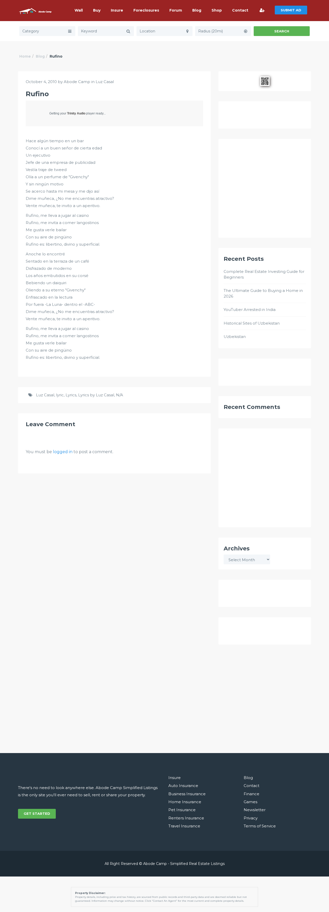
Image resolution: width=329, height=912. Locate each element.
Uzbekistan (235, 336)
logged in (62, 451)
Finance (251, 793)
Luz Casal (105, 81)
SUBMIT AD (291, 10)
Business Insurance (187, 793)
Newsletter (255, 809)
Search (281, 31)
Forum (175, 10)
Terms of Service (260, 826)
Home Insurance (184, 801)
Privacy (251, 818)
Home (25, 56)
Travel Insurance (184, 826)
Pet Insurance (182, 809)
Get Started (37, 813)
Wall (79, 10)
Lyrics (71, 394)
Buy (96, 10)
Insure (117, 10)
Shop (217, 10)
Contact (240, 10)
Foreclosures (146, 10)
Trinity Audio (76, 113)
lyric (60, 394)
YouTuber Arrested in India (250, 309)
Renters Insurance (186, 818)
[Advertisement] (265, 190)
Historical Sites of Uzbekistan (252, 323)
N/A (119, 394)
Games (250, 801)
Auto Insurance (183, 785)
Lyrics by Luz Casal (96, 394)
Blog (196, 10)
